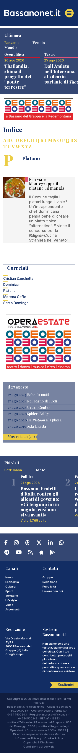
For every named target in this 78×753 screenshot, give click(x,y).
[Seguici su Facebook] (6, 543)
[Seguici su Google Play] (52, 553)
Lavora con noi (52, 591)
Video (9, 604)
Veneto (38, 42)
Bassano (11, 42)
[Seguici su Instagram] (16, 543)
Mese (40, 469)
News (9, 577)
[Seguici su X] (39, 543)
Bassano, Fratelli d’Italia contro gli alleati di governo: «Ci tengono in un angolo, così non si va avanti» (40, 502)
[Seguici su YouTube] (19, 553)
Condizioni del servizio (39, 746)
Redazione (49, 582)
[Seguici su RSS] (30, 553)
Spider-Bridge (38, 414)
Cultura (10, 586)
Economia (12, 582)
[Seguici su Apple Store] (41, 553)
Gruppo (47, 577)
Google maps (14, 654)
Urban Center (38, 407)
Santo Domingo (16, 303)
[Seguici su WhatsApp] (61, 543)
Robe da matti (38, 395)
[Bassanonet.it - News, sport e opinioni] (39, 12)
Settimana (13, 469)
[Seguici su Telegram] (6, 553)
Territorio (11, 595)
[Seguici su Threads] (27, 543)
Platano (9, 290)
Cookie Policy (53, 738)
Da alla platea (44, 420)
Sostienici (66, 684)
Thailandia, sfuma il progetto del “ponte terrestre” (17, 76)
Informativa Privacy (28, 738)
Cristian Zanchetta (18, 278)
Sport (9, 591)
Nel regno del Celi (42, 401)
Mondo (10, 47)
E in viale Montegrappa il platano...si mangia (46, 184)
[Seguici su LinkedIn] (50, 543)
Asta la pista (36, 426)
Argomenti (12, 609)
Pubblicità (49, 586)
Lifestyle (11, 600)
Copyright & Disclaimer (39, 742)
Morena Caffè (14, 297)
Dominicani (12, 284)
